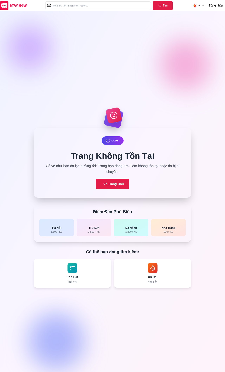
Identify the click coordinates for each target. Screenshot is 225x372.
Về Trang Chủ (113, 184)
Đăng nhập (216, 5)
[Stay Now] (13, 5)
